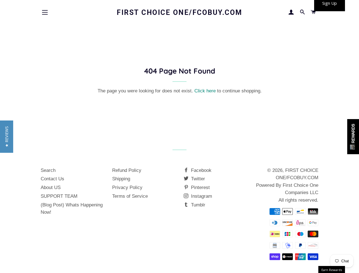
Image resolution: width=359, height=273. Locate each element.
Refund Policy (126, 170)
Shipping (121, 178)
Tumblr (197, 205)
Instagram (201, 196)
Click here (205, 91)
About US (51, 187)
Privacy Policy (127, 187)
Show (353, 136)
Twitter (197, 178)
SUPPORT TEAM (59, 196)
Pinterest (200, 187)
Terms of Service (130, 196)
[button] (6, 136)
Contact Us (52, 178)
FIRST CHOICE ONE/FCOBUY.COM (179, 12)
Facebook (200, 170)
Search (48, 170)
